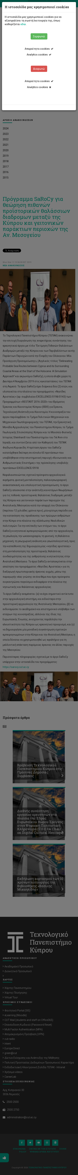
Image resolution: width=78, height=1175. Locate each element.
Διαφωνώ (39, 68)
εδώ (23, 24)
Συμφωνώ (39, 36)
